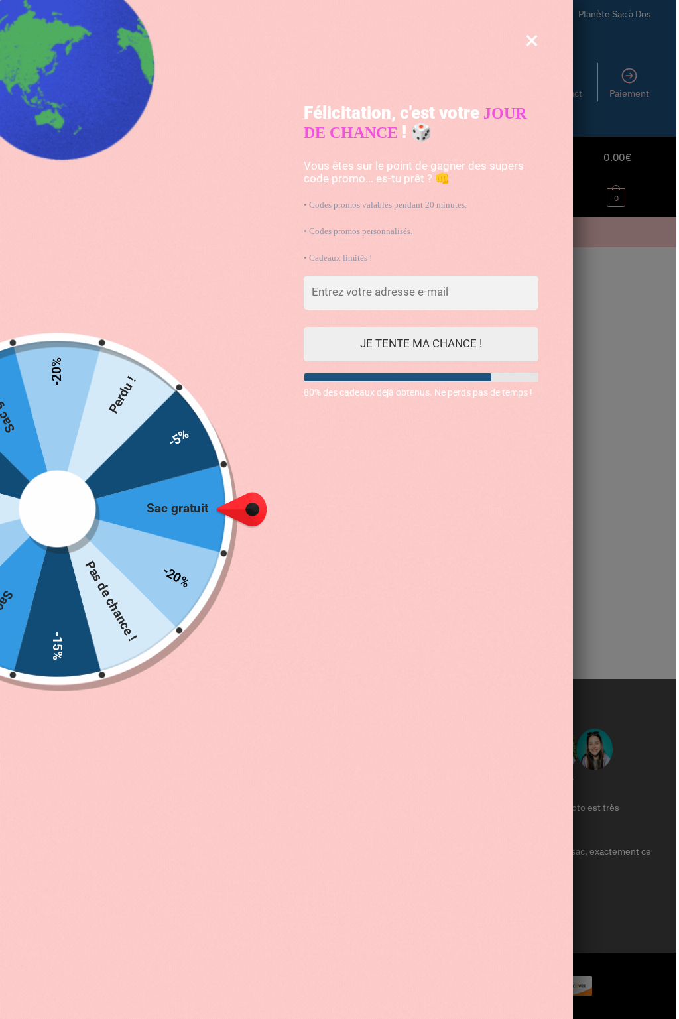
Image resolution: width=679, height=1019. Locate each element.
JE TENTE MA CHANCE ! (421, 343)
